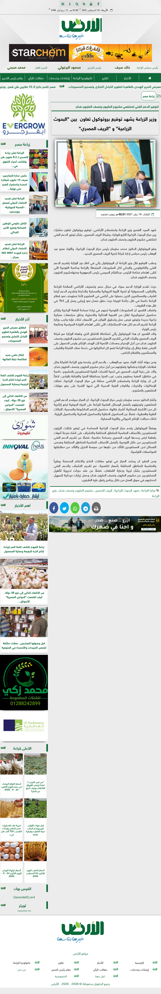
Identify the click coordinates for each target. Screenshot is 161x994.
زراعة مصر (149, 95)
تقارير (105, 77)
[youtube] (91, 4)
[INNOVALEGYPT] (24, 469)
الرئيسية (139, 962)
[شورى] (24, 427)
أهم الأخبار (22, 505)
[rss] (84, 4)
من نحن (21, 968)
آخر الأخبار (22, 318)
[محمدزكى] (24, 682)
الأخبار (127, 77)
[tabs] (63, 4)
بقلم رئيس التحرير (12, 77)
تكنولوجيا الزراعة (82, 77)
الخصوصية (61, 975)
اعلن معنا (100, 975)
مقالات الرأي (36, 77)
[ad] (80, 53)
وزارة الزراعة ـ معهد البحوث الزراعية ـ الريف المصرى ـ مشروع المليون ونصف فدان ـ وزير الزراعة (105, 492)
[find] (77, 4)
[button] (13, 53)
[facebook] (98, 4)
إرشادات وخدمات (59, 77)
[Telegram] (85, 508)
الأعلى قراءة (22, 748)
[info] (70, 4)
